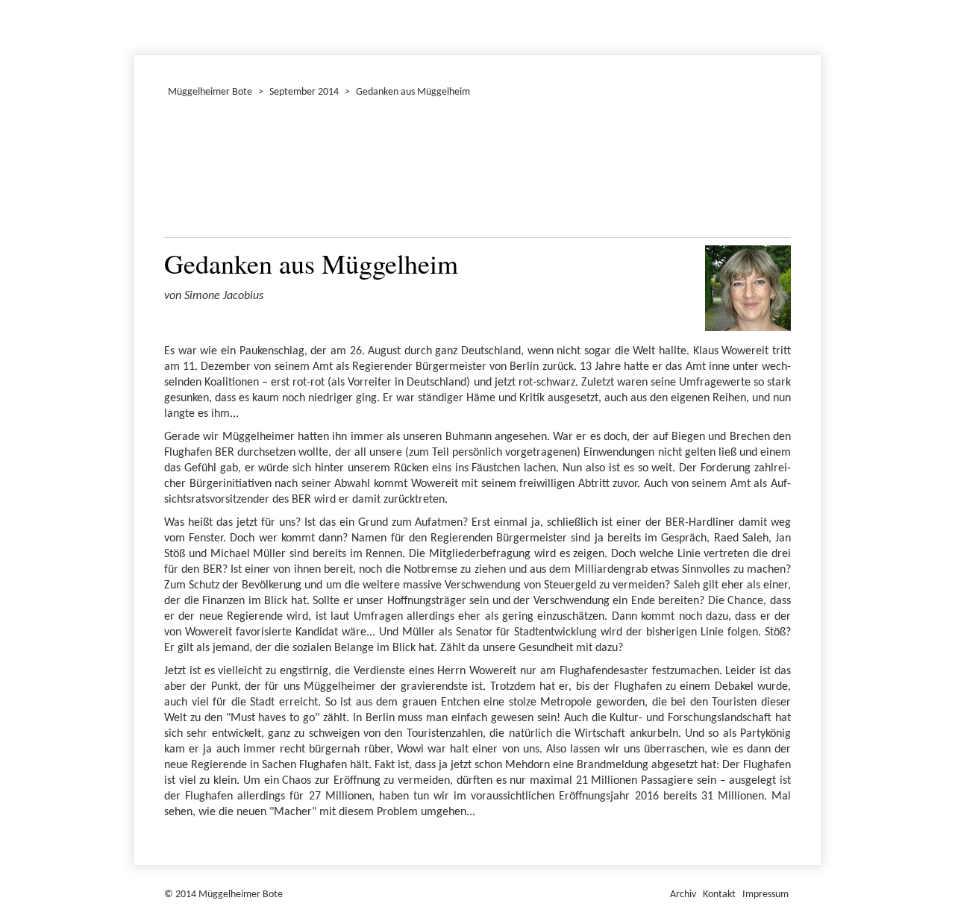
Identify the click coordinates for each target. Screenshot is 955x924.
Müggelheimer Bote (814, 1)
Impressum (765, 894)
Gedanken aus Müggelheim (413, 92)
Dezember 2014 (141, 25)
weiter (771, 171)
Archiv (683, 894)
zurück (184, 171)
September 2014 (304, 92)
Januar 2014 (136, 25)
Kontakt (719, 894)
